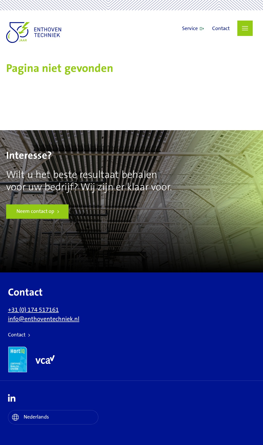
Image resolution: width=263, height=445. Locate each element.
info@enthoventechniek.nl (43, 319)
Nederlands (36, 417)
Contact (221, 28)
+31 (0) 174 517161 (33, 310)
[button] (245, 28)
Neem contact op (35, 211)
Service (190, 28)
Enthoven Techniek (51, 32)
